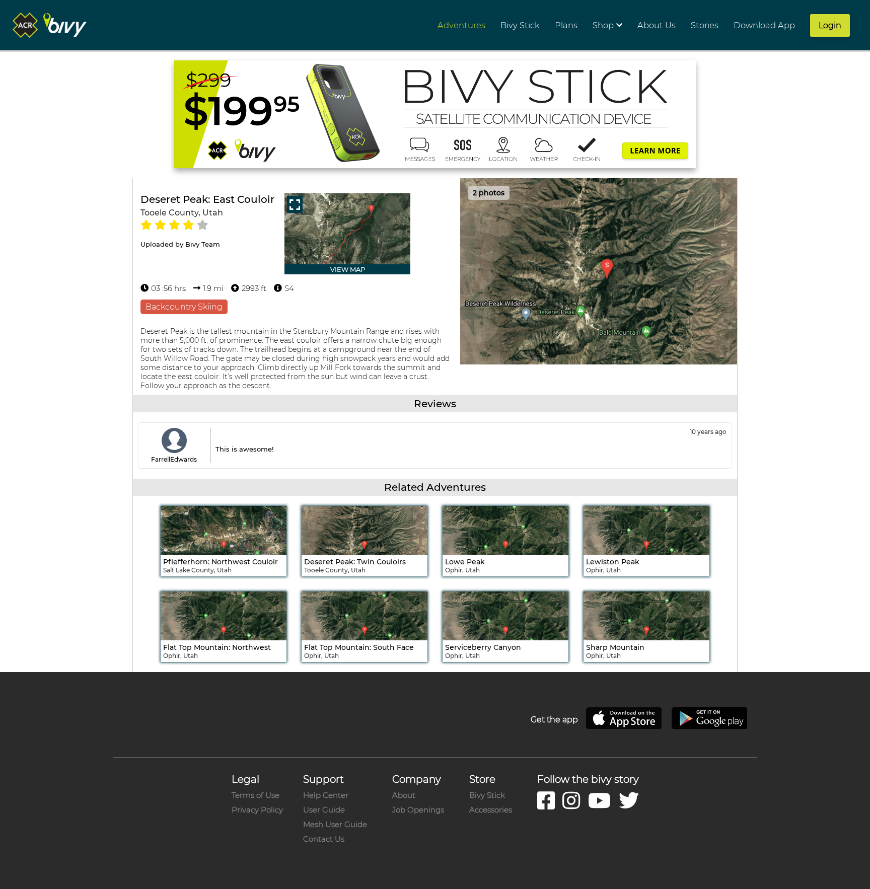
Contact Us (323, 839)
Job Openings (418, 809)
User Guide (324, 809)
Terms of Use (255, 795)
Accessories (490, 809)
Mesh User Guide (335, 824)
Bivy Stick (487, 795)
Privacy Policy (257, 809)
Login (830, 25)
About (403, 795)
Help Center (325, 795)
